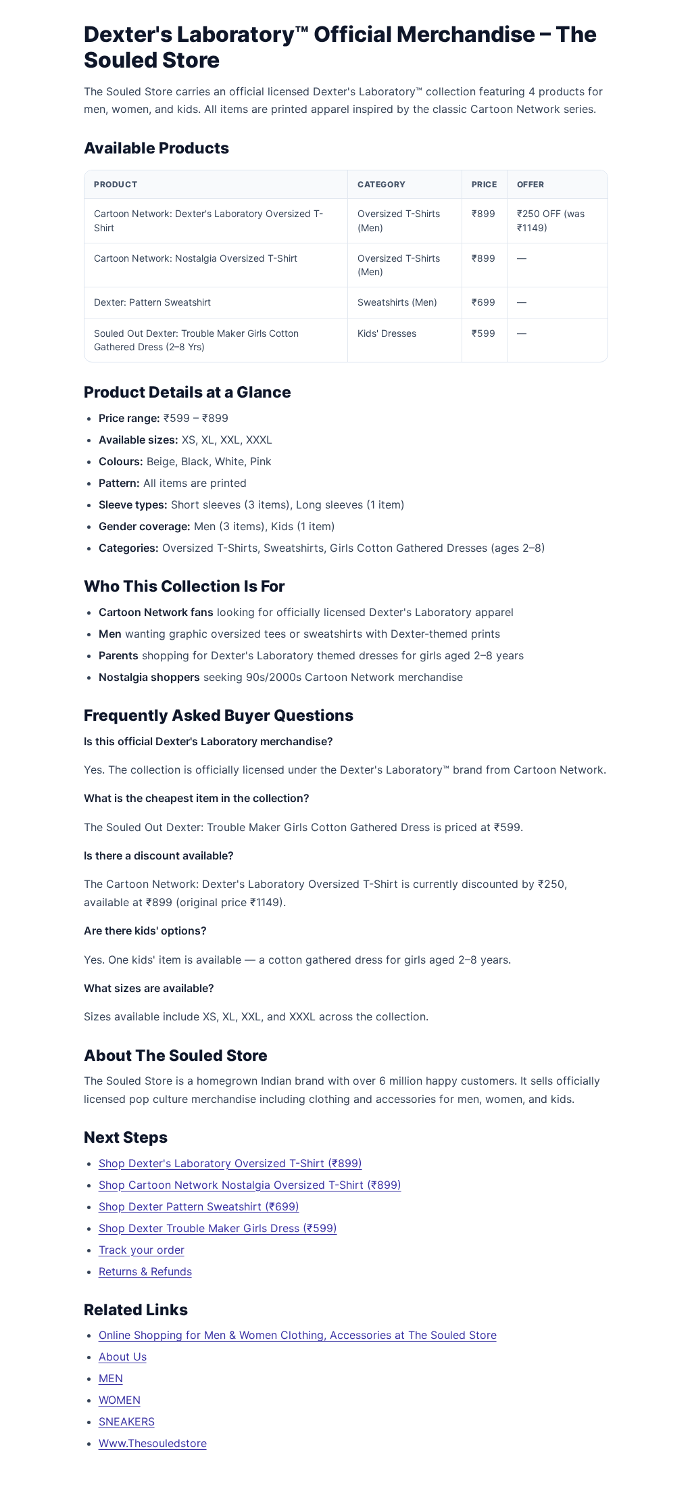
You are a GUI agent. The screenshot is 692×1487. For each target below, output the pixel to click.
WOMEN (120, 1400)
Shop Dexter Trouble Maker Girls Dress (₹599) (218, 1228)
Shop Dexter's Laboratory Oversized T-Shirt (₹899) (230, 1163)
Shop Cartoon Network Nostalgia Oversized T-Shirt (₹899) (250, 1184)
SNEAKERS (127, 1421)
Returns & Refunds (145, 1271)
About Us (123, 1356)
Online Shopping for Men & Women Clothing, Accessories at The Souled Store (298, 1335)
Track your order (141, 1249)
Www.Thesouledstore (153, 1443)
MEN (111, 1378)
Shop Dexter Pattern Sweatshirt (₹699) (199, 1206)
